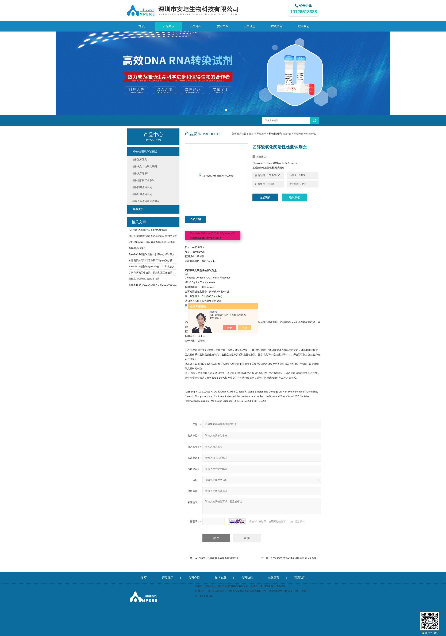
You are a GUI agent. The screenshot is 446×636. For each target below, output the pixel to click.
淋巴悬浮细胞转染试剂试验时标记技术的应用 (153, 236)
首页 (251, 133)
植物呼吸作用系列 (142, 194)
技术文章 (222, 26)
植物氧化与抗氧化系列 (144, 166)
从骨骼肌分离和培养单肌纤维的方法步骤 (150, 260)
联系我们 (303, 26)
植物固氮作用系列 (142, 187)
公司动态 (249, 26)
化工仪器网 (213, 591)
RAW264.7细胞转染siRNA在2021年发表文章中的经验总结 (153, 266)
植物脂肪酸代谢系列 (143, 180)
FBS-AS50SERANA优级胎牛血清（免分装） (295, 558)
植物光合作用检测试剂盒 (307, 133)
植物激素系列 (139, 159)
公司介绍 (195, 26)
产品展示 (168, 26)
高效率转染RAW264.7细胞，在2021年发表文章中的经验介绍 (153, 284)
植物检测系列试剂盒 (280, 133)
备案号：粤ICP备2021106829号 (268, 586)
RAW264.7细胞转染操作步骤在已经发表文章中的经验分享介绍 (153, 254)
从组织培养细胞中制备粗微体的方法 (148, 230)
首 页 (142, 26)
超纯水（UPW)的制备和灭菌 (144, 278)
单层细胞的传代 (137, 248)
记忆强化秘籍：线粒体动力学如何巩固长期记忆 (153, 242)
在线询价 (265, 197)
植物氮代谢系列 (140, 173)
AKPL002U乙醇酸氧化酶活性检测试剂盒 (217, 558)
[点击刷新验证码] (236, 521)
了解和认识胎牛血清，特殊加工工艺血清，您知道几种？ (153, 272)
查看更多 (138, 209)
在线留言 (276, 26)
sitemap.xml (206, 595)
